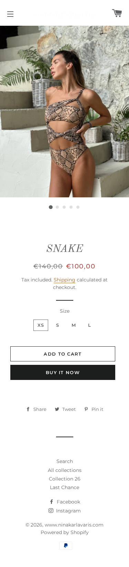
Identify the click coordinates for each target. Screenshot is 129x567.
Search (64, 461)
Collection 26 (64, 479)
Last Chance (64, 487)
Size (64, 311)
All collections (65, 470)
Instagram (68, 511)
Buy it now (63, 372)
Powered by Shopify (65, 532)
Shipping (64, 280)
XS (40, 325)
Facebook (67, 502)
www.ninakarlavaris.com (74, 525)
